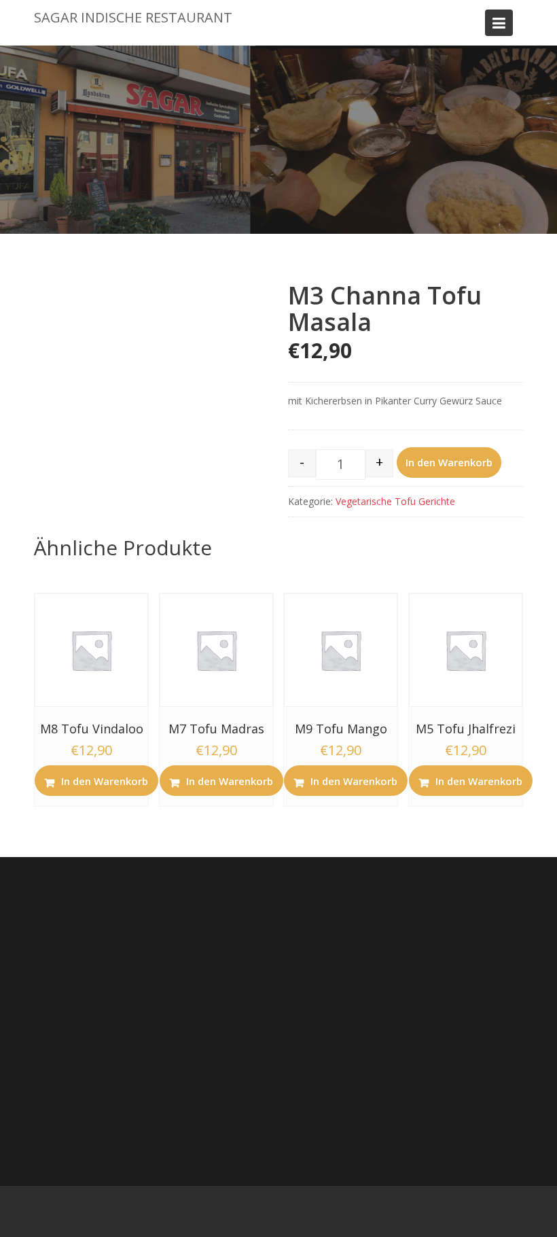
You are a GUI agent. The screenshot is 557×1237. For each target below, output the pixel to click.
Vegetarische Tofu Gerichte (395, 501)
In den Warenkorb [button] (104, 781)
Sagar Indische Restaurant (133, 17)
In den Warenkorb (449, 462)
